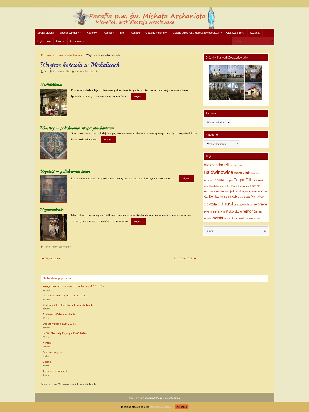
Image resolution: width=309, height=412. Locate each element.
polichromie (65, 247)
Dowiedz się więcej (160, 406)
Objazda (210, 204)
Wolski (217, 218)
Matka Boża (245, 197)
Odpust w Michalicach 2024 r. (59, 323)
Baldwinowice (218, 172)
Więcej (139, 96)
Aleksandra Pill (217, 165)
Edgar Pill (242, 180)
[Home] (41, 55)
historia (212, 186)
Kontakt (47, 342)
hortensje (221, 186)
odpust (225, 204)
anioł (240, 165)
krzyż (264, 191)
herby (54, 247)
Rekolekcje (234, 211)
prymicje (208, 211)
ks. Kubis (225, 196)
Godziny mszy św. (53, 352)
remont (249, 211)
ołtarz (237, 204)
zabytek (227, 218)
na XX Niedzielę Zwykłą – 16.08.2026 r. (65, 295)
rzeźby (258, 211)
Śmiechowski (238, 218)
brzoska (255, 173)
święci (258, 218)
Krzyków (254, 191)
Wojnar (207, 218)
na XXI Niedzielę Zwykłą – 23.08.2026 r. (65, 333)
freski (47, 247)
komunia (209, 191)
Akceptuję (181, 407)
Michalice (257, 196)
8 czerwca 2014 (61, 71)
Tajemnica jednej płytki (55, 371)
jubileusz (244, 186)
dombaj (220, 180)
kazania (255, 186)
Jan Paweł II (233, 186)
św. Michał (250, 218)
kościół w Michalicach (70, 55)
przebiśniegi (219, 211)
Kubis (235, 196)
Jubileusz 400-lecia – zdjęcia (59, 314)
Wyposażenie (53, 258)
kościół (50, 55)
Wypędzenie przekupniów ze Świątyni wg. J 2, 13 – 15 (73, 286)
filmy (254, 180)
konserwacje (224, 191)
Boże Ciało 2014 (183, 258)
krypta (245, 192)
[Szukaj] (271, 41)
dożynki (229, 181)
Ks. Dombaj (211, 196)
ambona (233, 165)
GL (45, 71)
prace (262, 204)
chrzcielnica (209, 181)
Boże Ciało (242, 173)
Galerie (47, 361)
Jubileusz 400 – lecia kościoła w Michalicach (68, 305)
